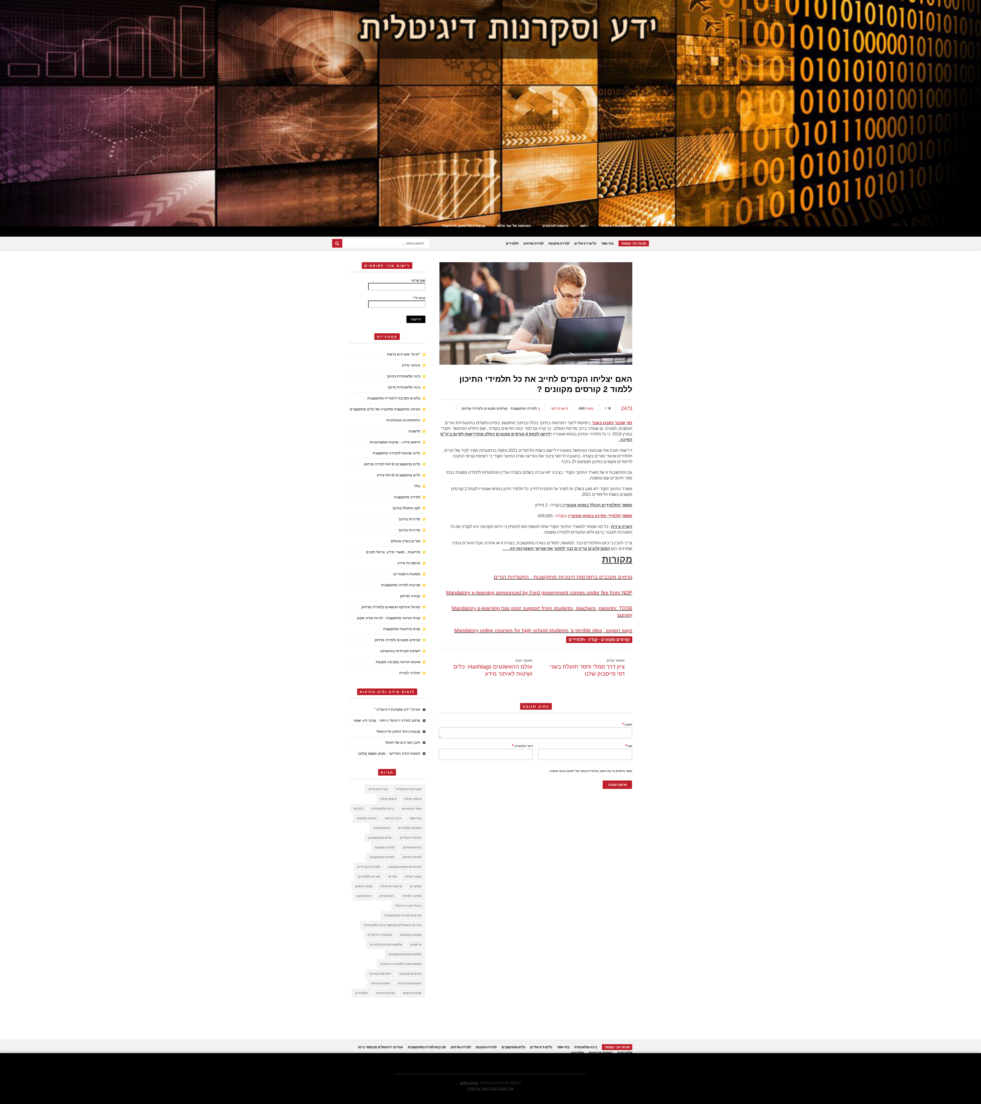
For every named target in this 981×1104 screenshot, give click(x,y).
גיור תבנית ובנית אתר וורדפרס (490, 1088)
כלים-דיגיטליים (585, 243)
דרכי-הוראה (393, 818)
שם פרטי (418, 280)
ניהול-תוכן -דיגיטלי (408, 905)
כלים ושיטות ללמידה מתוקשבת (396, 453)
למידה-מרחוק (533, 243)
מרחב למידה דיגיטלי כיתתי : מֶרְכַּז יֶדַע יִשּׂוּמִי (386, 720)
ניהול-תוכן (364, 896)
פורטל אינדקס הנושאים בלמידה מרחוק (390, 607)
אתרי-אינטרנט (412, 808)
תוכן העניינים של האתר (402, 742)
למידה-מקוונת (558, 243)
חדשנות (414, 431)
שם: (628, 745)
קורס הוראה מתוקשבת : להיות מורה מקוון (388, 618)
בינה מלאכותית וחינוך (404, 387)
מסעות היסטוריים (406, 574)
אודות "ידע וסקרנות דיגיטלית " (622, 226)
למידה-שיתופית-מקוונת (405, 867)
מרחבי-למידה (412, 896)
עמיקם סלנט (469, 1083)
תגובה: (627, 724)
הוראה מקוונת (367, 818)
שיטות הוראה (385, 993)
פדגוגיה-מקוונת (411, 935)
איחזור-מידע (413, 799)
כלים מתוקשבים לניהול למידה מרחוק (392, 464)
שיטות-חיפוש (412, 993)
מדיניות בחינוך (409, 519)
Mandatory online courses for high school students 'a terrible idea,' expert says (543, 630)
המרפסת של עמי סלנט (514, 226)
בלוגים (359, 808)
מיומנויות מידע (409, 563)
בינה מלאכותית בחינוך (403, 376)
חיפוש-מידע (381, 828)
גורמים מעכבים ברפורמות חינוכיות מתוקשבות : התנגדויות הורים (563, 577)
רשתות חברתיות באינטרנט (400, 651)
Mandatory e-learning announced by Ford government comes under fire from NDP (539, 592)
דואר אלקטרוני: (522, 745)
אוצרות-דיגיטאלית (409, 789)
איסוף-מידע (388, 799)
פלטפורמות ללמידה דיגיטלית (401, 964)
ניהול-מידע (386, 896)
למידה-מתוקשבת (382, 857)
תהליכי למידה (409, 673)
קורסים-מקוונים (615, 639)
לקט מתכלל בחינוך (406, 508)
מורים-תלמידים (369, 876)
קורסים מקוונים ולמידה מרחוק (484, 408)
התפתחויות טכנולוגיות (403, 420)
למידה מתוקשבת (524, 408)
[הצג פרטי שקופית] (490, 113)
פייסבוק (416, 944)
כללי (417, 486)
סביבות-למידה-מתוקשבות (403, 915)
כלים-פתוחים (412, 847)
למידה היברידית (368, 867)
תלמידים (512, 243)
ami (582, 408)
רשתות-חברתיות (410, 983)
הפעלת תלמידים (410, 828)
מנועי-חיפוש (363, 886)
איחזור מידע (411, 365)
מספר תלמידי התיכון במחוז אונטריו (600, 516)
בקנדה (562, 516)
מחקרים (416, 886)
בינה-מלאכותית (383, 808)
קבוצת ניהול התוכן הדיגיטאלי (463, 226)
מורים (392, 876)
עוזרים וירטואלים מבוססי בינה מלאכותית (393, 925)
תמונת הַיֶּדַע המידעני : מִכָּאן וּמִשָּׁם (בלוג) (389, 753)
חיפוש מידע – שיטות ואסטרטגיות (395, 442)
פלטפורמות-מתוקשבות (405, 954)
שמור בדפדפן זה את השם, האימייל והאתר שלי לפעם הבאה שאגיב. (590, 771)
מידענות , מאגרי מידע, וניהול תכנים (393, 552)
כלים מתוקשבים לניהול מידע (398, 475)
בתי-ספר (607, 243)
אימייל (419, 298)
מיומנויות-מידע (391, 886)
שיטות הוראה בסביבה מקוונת (398, 662)
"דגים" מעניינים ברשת (403, 354)
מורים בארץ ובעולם (405, 541)
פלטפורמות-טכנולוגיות (386, 944)
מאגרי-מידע (413, 876)
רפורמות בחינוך (380, 973)
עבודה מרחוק (410, 596)
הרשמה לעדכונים (555, 226)
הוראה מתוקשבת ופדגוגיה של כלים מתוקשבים (385, 409)
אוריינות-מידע (378, 789)
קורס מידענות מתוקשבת (401, 629)
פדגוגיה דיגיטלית (380, 935)
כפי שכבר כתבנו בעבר (612, 423)
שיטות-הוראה (380, 983)
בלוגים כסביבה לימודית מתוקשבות (393, 398)
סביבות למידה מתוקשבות (400, 585)
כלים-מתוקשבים (380, 837)
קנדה (593, 639)
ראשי (583, 226)
